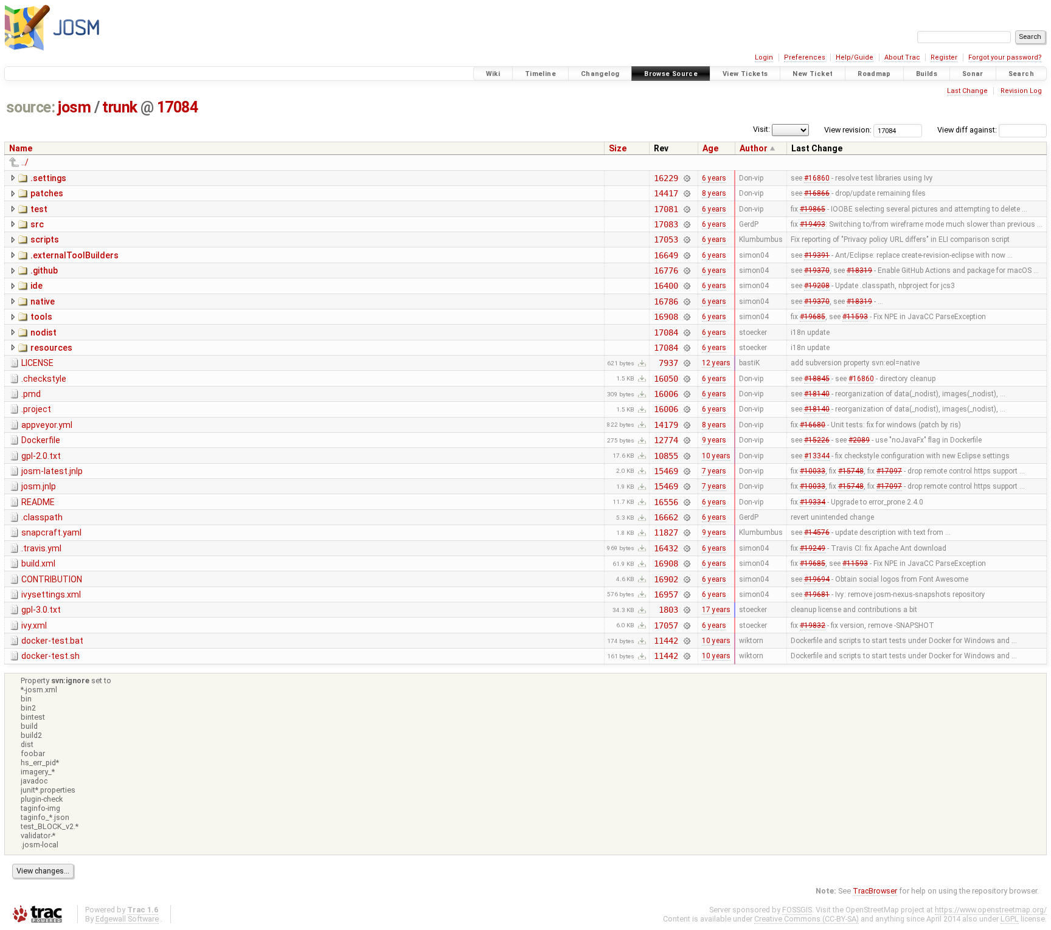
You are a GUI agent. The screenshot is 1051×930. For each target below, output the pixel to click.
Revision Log (1021, 91)
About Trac (902, 57)
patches (46, 193)
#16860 (817, 178)
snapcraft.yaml (51, 532)
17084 (177, 107)
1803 (668, 610)
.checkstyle (43, 379)
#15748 (851, 471)
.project (36, 409)
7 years (714, 471)
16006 (666, 394)
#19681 (817, 594)
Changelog (600, 74)
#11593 (855, 316)
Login (764, 57)
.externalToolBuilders (74, 255)
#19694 (817, 579)
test (38, 209)
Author (754, 148)
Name (20, 148)
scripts (44, 239)
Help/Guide (854, 57)
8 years (714, 193)
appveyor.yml (46, 425)
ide (36, 286)
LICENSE (37, 363)
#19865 (812, 209)
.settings (48, 178)
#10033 (812, 471)
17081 (666, 209)
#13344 (817, 456)
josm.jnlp (38, 486)
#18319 (859, 270)
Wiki (493, 74)
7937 (668, 363)
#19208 (817, 285)
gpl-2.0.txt (41, 456)
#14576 (817, 532)
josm (74, 107)
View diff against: (968, 129)
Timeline (540, 74)
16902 (666, 579)
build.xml (38, 563)
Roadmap (874, 74)
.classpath (42, 517)
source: (30, 107)
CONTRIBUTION (51, 579)
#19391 (817, 255)
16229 (666, 178)
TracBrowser (875, 890)
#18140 (817, 394)
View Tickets (745, 74)
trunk (119, 107)
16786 (666, 301)
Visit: (761, 129)
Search (1021, 74)
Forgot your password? (1005, 57)
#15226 (817, 440)
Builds (926, 74)
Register (944, 57)
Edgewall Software (127, 918)
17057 (666, 625)
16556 (666, 502)
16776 (666, 270)
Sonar (972, 74)
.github (44, 270)
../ (25, 162)
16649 (666, 255)
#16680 (812, 425)
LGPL (1010, 918)
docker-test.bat (52, 641)
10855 (666, 456)
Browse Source (671, 74)
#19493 (812, 224)
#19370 (817, 270)
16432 (666, 548)
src (37, 224)
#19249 (812, 548)
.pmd (31, 394)
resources (51, 348)
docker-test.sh (50, 656)
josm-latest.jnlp (52, 471)
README (38, 502)
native (42, 301)
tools (41, 317)
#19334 (812, 502)
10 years (716, 456)
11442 (666, 641)
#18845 (817, 378)
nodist (43, 332)
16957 (666, 594)
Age (710, 148)
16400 (666, 286)
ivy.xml (34, 625)
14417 (666, 193)
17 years (716, 609)
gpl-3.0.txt (41, 610)
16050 (666, 379)
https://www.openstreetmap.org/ (991, 909)
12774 (666, 440)
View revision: (848, 129)
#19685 (812, 316)
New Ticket (813, 74)
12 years (716, 363)
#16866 (817, 193)
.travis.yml (41, 548)
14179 (666, 425)
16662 (666, 517)
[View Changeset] (687, 178)
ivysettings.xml (51, 594)
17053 (666, 239)
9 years (714, 440)
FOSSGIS (797, 909)
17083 (666, 224)
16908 (666, 317)
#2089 (859, 440)
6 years (714, 178)
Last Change (967, 91)
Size (617, 148)
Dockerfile (40, 440)
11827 (666, 532)
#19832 (812, 625)
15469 (666, 471)
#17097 (889, 471)
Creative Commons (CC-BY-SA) (806, 918)
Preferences (804, 57)
